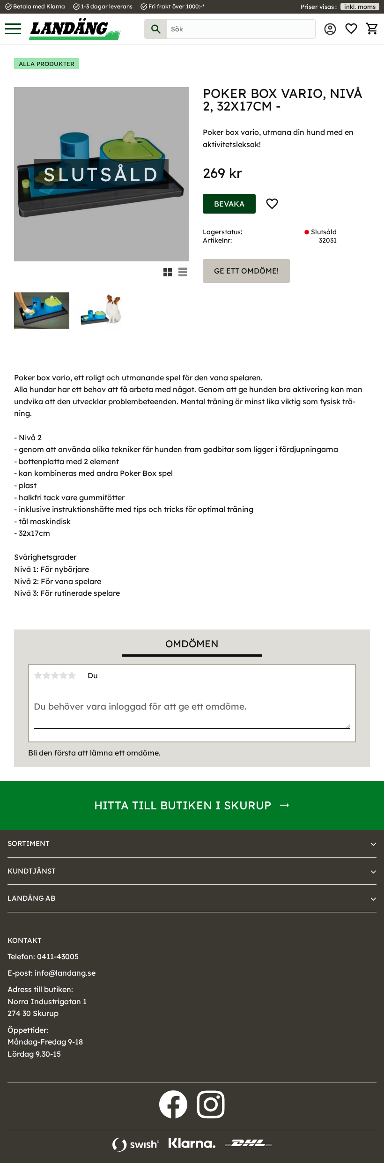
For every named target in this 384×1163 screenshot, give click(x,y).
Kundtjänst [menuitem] (31, 871)
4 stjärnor (63, 675)
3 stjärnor (55, 675)
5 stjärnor (71, 675)
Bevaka (229, 203)
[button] (13, 29)
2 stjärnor (46, 675)
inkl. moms (360, 6)
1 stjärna (38, 675)
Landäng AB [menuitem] (31, 898)
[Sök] (156, 29)
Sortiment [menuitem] (28, 843)
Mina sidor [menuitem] (330, 29)
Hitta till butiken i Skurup (182, 805)
